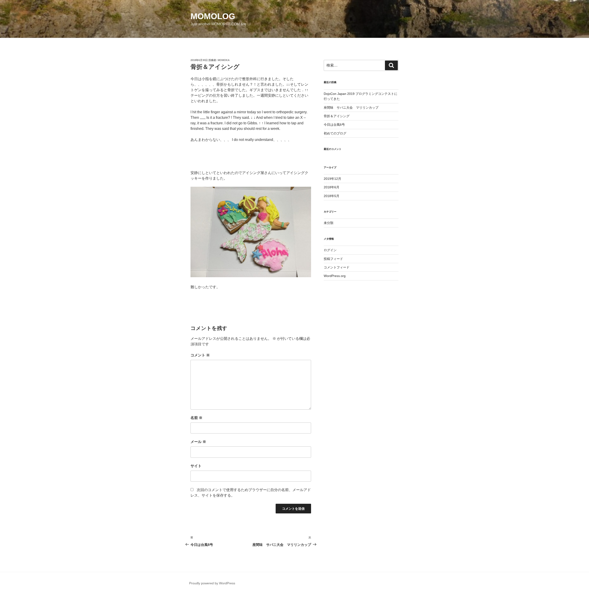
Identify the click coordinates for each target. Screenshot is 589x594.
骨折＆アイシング (336, 116)
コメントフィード (336, 267)
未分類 (328, 223)
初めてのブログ (335, 133)
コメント (200, 355)
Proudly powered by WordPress (212, 583)
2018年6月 (331, 187)
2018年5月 (331, 196)
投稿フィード (333, 259)
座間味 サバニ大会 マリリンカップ (351, 107)
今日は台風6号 (334, 124)
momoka (224, 60)
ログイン (330, 250)
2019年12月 (332, 179)
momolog (213, 16)
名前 (196, 418)
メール (198, 442)
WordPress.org (335, 276)
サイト (196, 466)
